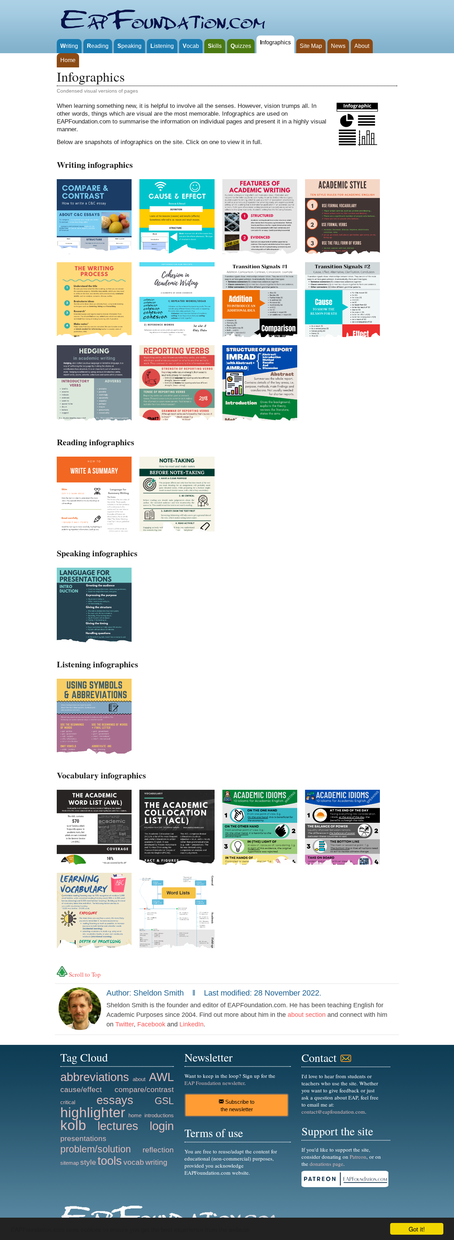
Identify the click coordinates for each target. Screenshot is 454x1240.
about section (307, 1014)
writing (156, 1162)
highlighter (92, 1112)
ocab (191, 46)
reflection (158, 1150)
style (88, 1162)
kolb (73, 1125)
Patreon (358, 1156)
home (135, 1115)
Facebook (151, 1024)
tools (110, 1160)
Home (68, 60)
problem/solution (95, 1149)
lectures (118, 1125)
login (162, 1125)
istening (162, 46)
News (338, 46)
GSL (164, 1101)
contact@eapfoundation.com (333, 1111)
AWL (161, 1077)
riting (69, 46)
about (139, 1079)
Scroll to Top (84, 974)
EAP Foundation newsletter (214, 1082)
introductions (159, 1115)
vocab (133, 1162)
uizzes (241, 46)
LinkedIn (191, 1024)
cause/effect (81, 1089)
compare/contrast (144, 1089)
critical (67, 1102)
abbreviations (94, 1077)
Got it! (417, 1228)
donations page (326, 1163)
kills (215, 46)
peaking (129, 46)
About (361, 46)
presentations (83, 1138)
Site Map (311, 46)
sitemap (69, 1163)
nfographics (275, 42)
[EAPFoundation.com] (164, 18)
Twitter (124, 1024)
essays (114, 1100)
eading (98, 46)
